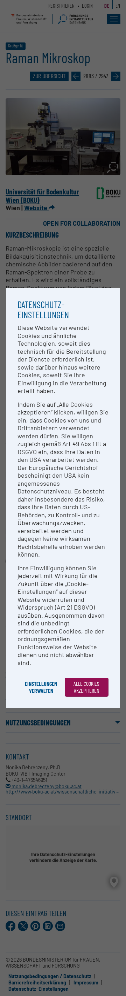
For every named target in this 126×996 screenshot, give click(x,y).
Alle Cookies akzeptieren (86, 687)
